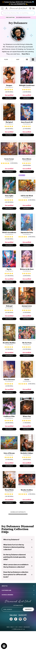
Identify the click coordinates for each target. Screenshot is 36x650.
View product (9, 98)
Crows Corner (9, 159)
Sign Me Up (28, 609)
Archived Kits (27, 626)
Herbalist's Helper (26, 453)
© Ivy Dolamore (9, 87)
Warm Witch (9, 490)
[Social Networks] (11, 619)
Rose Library (26, 159)
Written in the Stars (27, 269)
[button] (18, 539)
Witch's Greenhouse (9, 232)
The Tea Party (27, 343)
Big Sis (9, 269)
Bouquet (9, 85)
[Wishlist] (30, 8)
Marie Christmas (9, 379)
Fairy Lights (9, 196)
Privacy (12, 626)
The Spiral (9, 122)
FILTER (6, 59)
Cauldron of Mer (9, 416)
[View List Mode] (27, 59)
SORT (17, 59)
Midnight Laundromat (26, 85)
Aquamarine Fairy (27, 232)
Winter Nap (27, 416)
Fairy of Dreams (9, 453)
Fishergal (9, 306)
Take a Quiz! (13, 615)
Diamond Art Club (21, 629)
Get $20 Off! (22, 615)
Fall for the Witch (27, 196)
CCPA (16, 626)
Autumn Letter (27, 306)
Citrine (26, 379)
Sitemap (20, 626)
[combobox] (18, 13)
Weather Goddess (27, 490)
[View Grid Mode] (33, 59)
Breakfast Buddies (9, 343)
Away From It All (27, 122)
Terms (7, 626)
